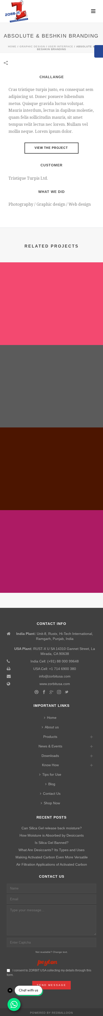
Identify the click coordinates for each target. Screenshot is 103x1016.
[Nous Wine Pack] (51, 448)
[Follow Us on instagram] (59, 692)
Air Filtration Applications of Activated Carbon (51, 864)
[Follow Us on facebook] (44, 692)
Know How (50, 765)
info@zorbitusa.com (54, 676)
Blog (51, 784)
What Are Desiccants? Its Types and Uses (51, 850)
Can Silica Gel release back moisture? (52, 828)
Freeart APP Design (51, 580)
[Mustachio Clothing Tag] (51, 365)
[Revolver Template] (51, 283)
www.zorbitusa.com (55, 684)
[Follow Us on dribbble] (36, 692)
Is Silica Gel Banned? (51, 843)
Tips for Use (51, 774)
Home (12, 46)
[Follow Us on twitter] (66, 692)
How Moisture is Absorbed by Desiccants (52, 835)
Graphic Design (32, 46)
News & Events (50, 746)
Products (50, 737)
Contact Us (51, 794)
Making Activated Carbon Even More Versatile (52, 857)
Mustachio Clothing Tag (51, 414)
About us (52, 727)
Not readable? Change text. (52, 952)
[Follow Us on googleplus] (52, 692)
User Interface (60, 46)
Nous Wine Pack (52, 497)
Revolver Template (51, 332)
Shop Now (52, 803)
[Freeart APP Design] (51, 530)
